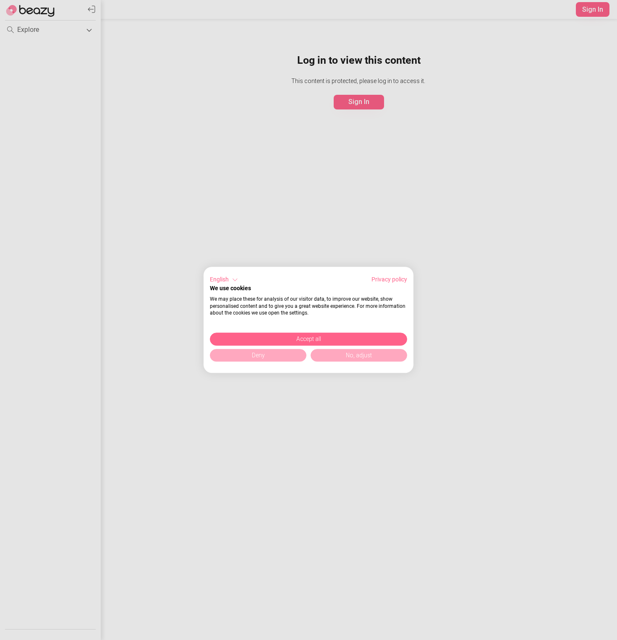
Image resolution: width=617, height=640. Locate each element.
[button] (224, 280)
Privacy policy (389, 279)
